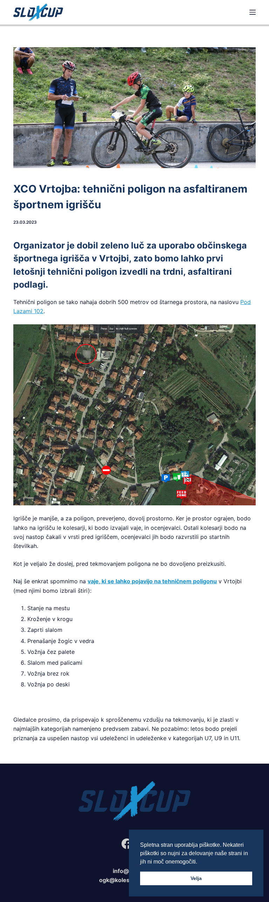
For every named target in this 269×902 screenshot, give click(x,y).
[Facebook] (127, 843)
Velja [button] (196, 878)
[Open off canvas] (252, 12)
